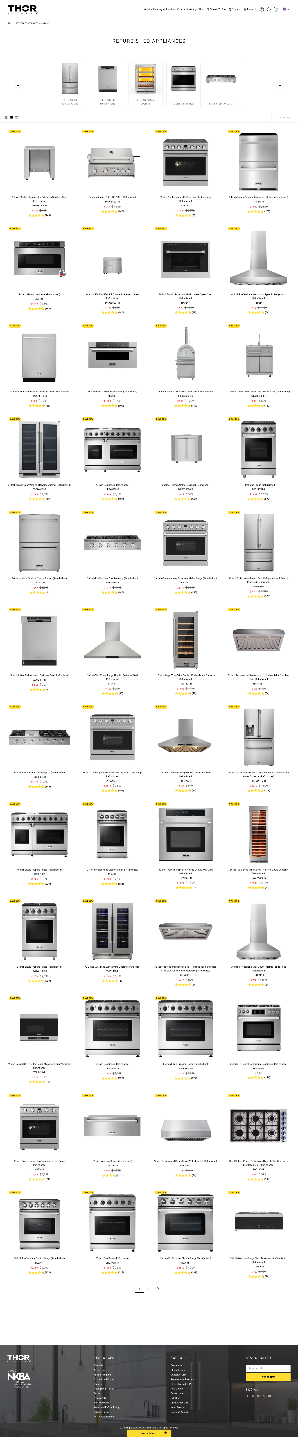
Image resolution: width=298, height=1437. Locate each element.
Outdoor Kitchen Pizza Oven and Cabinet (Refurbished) (185, 391)
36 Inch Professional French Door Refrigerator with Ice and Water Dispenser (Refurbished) (259, 774)
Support (237, 9)
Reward (251, 9)
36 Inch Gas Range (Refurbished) (112, 1064)
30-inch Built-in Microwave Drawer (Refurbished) (112, 391)
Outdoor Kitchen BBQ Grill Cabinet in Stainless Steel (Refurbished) (112, 296)
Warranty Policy (101, 1402)
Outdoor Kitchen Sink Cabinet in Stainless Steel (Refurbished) (259, 391)
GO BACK (45, 23)
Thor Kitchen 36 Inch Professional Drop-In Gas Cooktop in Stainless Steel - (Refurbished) (258, 1163)
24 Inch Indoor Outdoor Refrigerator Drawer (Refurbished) (258, 197)
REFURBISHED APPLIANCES (27, 23)
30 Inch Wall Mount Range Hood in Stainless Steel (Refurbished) (185, 774)
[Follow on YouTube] (269, 1396)
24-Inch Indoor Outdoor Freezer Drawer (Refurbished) (39, 578)
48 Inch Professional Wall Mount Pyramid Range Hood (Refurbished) (258, 296)
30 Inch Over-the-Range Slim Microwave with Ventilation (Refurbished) (258, 1260)
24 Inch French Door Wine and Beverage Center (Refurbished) (39, 485)
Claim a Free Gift (179, 1402)
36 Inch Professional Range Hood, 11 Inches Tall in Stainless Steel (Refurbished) (258, 677)
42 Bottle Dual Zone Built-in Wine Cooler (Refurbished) (112, 966)
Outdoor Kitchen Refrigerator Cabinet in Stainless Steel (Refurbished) (39, 199)
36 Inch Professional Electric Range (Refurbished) (185, 1258)
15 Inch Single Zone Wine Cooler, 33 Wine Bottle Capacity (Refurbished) (185, 677)
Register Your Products (182, 1379)
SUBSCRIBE (268, 1377)
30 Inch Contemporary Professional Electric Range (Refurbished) (39, 1163)
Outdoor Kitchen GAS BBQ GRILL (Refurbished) (112, 197)
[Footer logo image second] (24, 1379)
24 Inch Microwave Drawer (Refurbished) (39, 294)
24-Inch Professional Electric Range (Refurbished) (112, 869)
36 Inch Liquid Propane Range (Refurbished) (185, 1064)
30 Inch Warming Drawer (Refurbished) (112, 1161)
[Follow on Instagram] (258, 1396)
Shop (201, 9)
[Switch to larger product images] (6, 118)
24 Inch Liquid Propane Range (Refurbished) (39, 966)
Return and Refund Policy (106, 1407)
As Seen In (99, 1370)
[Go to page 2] (158, 1289)
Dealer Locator (178, 1393)
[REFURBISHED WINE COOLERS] (146, 79)
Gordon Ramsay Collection (159, 9)
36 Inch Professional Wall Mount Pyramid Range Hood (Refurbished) (258, 968)
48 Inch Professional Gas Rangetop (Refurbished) (39, 772)
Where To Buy (218, 9)
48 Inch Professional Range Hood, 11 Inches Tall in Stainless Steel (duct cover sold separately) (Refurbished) (185, 968)
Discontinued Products (105, 1379)
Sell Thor (175, 1398)
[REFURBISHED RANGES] (183, 79)
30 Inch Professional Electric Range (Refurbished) (39, 1258)
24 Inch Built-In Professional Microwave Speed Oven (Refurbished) (185, 296)
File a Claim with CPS (181, 1384)
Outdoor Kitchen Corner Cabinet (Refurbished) (185, 485)
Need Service (177, 1407)
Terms (97, 1393)
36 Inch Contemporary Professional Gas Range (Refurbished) (185, 578)
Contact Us (176, 1365)
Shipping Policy (101, 1412)
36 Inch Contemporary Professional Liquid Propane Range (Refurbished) (112, 774)
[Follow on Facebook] (247, 1396)
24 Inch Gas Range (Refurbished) (258, 485)
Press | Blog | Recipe (104, 1388)
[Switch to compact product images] (16, 118)
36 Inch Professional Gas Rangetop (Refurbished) (112, 578)
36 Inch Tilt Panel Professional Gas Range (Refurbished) (258, 1064)
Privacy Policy (101, 1398)
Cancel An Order (179, 1374)
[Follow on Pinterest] (264, 1396)
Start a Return (178, 1370)
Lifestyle (98, 1384)
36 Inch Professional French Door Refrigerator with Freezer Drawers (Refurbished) (258, 580)
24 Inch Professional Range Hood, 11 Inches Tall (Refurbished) (185, 1161)
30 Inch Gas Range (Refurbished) (112, 1258)
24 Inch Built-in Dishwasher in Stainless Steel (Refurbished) (39, 391)
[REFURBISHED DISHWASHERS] (108, 79)
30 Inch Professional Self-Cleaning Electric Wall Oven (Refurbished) (186, 871)
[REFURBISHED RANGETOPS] (221, 79)
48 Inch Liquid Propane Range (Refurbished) (39, 869)
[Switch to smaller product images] (11, 118)
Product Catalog (186, 9)
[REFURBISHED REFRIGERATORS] (70, 79)
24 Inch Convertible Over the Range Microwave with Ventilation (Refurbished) (39, 1066)
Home (9, 23)
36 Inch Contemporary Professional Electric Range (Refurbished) (185, 199)
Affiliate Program (102, 1374)
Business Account (180, 1412)
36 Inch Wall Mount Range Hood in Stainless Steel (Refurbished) (112, 677)
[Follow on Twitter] (253, 1396)
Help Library (177, 1388)
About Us (98, 1365)
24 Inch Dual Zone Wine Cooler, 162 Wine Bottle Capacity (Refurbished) (259, 871)
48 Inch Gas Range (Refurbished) (112, 485)
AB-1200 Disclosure (104, 1416)
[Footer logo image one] (24, 1358)
